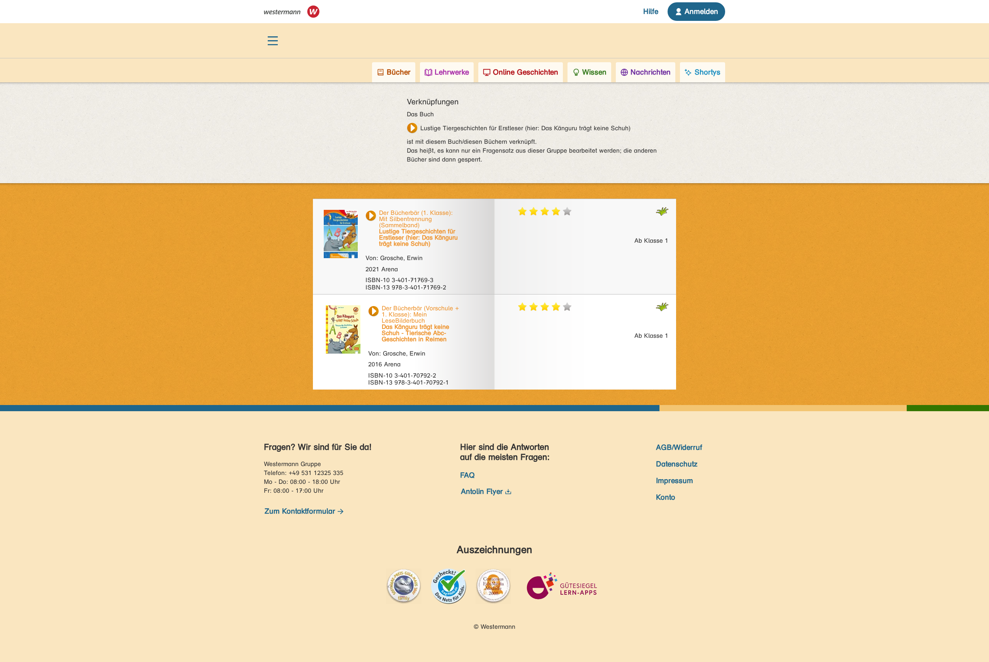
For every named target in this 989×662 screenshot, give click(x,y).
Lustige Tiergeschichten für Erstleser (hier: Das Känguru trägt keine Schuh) (525, 128)
